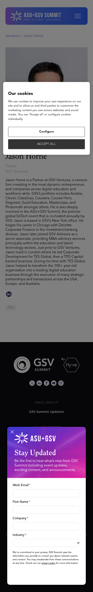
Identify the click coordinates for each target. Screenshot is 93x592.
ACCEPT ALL (46, 143)
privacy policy (48, 563)
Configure (46, 131)
